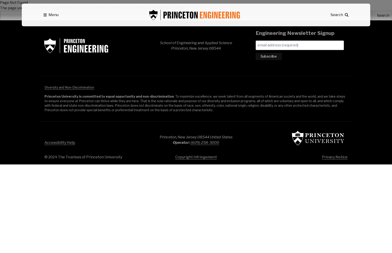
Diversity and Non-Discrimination (69, 87)
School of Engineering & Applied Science (76, 45)
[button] (51, 15)
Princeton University (318, 138)
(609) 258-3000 (205, 142)
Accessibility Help (59, 142)
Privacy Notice (335, 157)
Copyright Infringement (196, 157)
